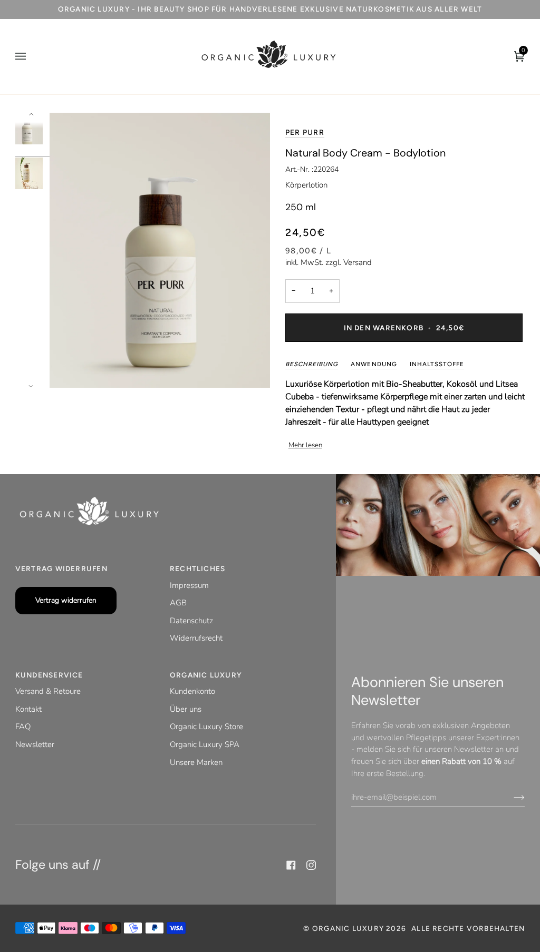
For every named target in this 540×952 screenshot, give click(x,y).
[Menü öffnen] (31, 56)
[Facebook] (291, 865)
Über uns (185, 709)
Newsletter (34, 744)
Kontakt (28, 709)
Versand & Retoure (48, 691)
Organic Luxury (349, 928)
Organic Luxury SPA (204, 744)
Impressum (189, 585)
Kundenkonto (192, 691)
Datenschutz (191, 620)
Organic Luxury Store (206, 726)
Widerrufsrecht (196, 638)
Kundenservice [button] (49, 675)
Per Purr (304, 132)
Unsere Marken (196, 762)
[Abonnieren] (511, 797)
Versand (357, 262)
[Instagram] (311, 865)
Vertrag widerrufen (66, 600)
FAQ (23, 726)
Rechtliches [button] (197, 568)
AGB (178, 602)
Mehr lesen (305, 445)
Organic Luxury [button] (206, 675)
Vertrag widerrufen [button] (61, 568)
